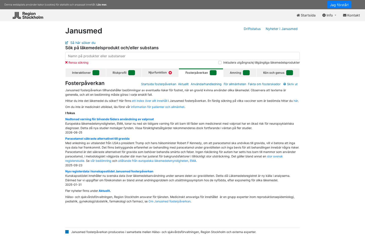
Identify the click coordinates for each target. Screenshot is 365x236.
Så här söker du (82, 43)
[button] (329, 15)
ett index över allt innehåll (149, 100)
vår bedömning (100, 160)
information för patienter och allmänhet (157, 107)
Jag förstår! (339, 5)
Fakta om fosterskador (264, 84)
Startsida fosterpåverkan (158, 84)
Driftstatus (252, 29)
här (296, 100)
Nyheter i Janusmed (282, 29)
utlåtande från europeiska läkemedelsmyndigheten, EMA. (157, 160)
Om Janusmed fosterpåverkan (169, 201)
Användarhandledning (206, 84)
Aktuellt (183, 84)
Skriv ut (292, 84)
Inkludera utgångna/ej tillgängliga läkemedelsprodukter (261, 62)
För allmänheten (235, 84)
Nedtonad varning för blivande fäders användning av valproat (109, 119)
